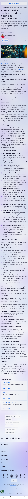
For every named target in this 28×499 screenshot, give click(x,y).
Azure (22, 128)
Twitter (7, 476)
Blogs (6, 7)
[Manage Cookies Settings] (2, 491)
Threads (24, 476)
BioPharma (8, 426)
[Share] (26, 40)
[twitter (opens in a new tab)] (10, 438)
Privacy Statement (19, 488)
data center (20, 69)
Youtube (20, 476)
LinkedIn (11, 476)
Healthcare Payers (10, 432)
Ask (10, 498)
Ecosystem (4, 455)
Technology (5, 40)
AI (1, 64)
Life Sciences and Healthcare (12, 422)
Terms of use (7, 490)
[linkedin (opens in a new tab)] (13, 438)
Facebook (3, 476)
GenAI (6, 64)
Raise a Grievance (19, 490)
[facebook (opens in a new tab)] (7, 438)
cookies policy (13, 485)
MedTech (15, 426)
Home (2, 7)
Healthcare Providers (10, 429)
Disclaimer (12, 488)
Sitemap (13, 490)
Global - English (14, 480)
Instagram (16, 476)
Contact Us (7, 488)
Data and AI (17, 416)
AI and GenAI (9, 416)
